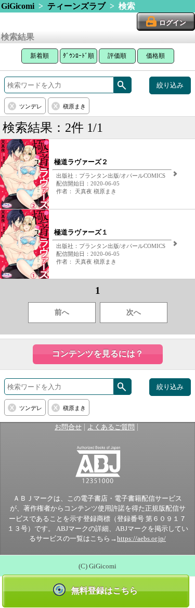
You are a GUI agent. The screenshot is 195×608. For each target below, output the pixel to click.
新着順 (39, 55)
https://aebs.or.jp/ (141, 538)
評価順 (117, 55)
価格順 (155, 55)
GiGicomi (17, 6)
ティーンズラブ (76, 6)
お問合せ (68, 427)
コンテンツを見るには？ (98, 353)
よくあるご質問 (111, 427)
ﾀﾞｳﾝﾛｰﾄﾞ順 (78, 55)
